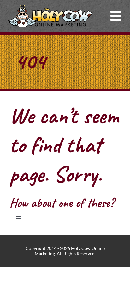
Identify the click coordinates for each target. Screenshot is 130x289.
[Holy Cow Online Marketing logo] (50, 7)
